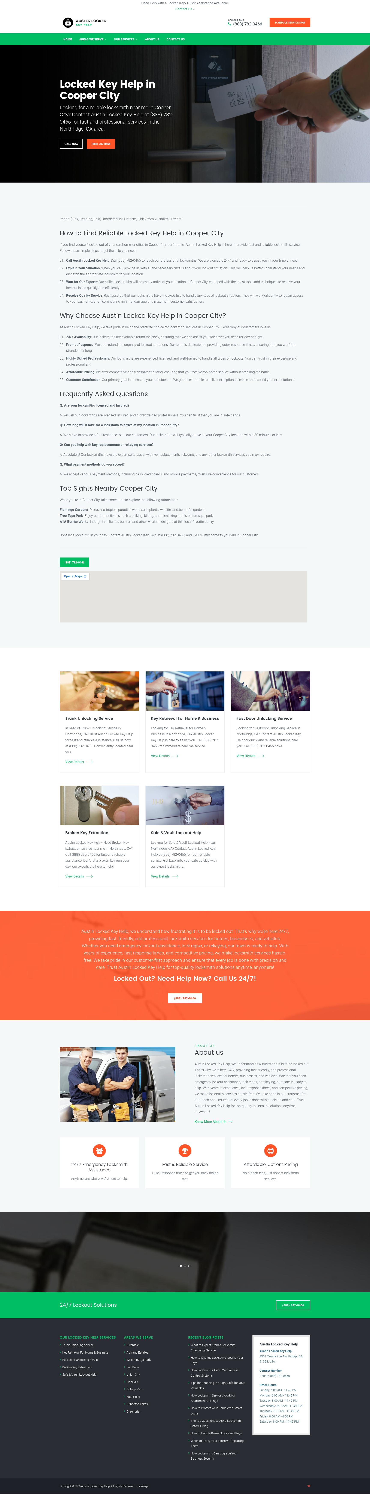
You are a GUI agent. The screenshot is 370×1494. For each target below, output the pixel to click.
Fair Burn (133, 1367)
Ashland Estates (137, 1352)
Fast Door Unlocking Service (80, 1360)
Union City (133, 1374)
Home (67, 39)
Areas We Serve (91, 39)
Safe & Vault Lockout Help (79, 1374)
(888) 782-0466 (247, 24)
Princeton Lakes (137, 1404)
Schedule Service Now (290, 22)
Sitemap (142, 1486)
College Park (135, 1389)
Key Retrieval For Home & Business (85, 1352)
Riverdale (133, 1345)
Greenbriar (134, 1411)
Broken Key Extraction (77, 1367)
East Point (133, 1397)
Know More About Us (210, 1121)
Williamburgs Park (139, 1360)
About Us (152, 39)
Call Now (71, 144)
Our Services (124, 39)
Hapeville (133, 1382)
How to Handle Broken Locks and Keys (216, 1433)
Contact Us (183, 9)
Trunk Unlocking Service (78, 1345)
